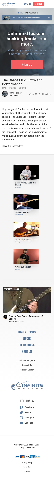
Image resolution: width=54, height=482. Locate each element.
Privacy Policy (27, 463)
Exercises (13, 88)
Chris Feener (15, 93)
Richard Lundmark (16, 322)
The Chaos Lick (31, 13)
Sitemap (27, 471)
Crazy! (4, 88)
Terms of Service (27, 467)
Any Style (22, 88)
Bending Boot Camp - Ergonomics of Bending (26, 317)
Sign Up (38, 4)
